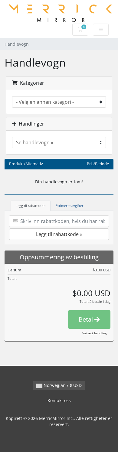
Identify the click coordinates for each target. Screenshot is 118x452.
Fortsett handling (94, 333)
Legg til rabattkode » (59, 234)
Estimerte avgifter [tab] (70, 205)
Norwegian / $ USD (62, 385)
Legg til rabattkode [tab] (30, 205)
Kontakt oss (59, 400)
